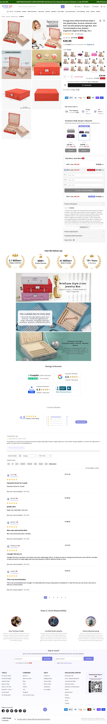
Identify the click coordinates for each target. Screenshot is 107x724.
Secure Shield (5, 692)
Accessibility (47, 689)
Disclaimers (47, 687)
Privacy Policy (47, 681)
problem (23, 464)
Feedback (25, 692)
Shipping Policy (48, 678)
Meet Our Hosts (27, 678)
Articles (67, 695)
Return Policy (47, 684)
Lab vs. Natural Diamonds (72, 678)
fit (12, 464)
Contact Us (47, 676)
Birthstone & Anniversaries (72, 687)
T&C (24, 689)
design (41, 464)
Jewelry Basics (69, 692)
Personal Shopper (6, 678)
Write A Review (81, 422)
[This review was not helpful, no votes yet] (27, 491)
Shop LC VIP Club (6, 687)
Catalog (67, 703)
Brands (67, 689)
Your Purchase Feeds (28, 695)
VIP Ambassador (6, 695)
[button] (93, 44)
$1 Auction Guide (6, 676)
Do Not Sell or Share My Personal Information (33, 719)
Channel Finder (6, 681)
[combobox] (40, 6)
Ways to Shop (5, 684)
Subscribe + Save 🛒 (7, 689)
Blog (24, 681)
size (9, 464)
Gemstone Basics (69, 684)
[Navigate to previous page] (41, 597)
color (16, 464)
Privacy (70, 663)
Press (24, 684)
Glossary (67, 698)
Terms (65, 663)
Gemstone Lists (69, 676)
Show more (52, 464)
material (29, 464)
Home (66, 700)
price (46, 464)
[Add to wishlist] (104, 20)
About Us (25, 676)
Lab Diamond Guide (70, 681)
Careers (25, 687)
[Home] (10, 6)
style (35, 464)
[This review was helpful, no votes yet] (24, 491)
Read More (83, 227)
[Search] (63, 6)
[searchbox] (12, 455)
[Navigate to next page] (65, 597)
